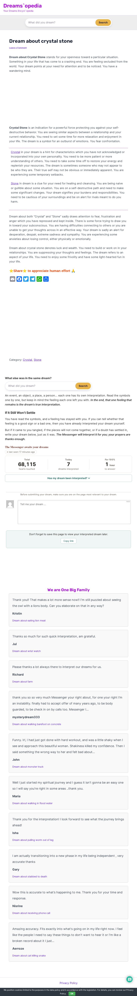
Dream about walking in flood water (32, 803)
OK (72, 993)
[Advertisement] (68, 100)
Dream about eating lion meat (29, 620)
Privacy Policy (69, 983)
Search (103, 22)
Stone (15, 183)
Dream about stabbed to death (29, 876)
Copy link (68, 540)
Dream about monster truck (27, 766)
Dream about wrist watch (26, 651)
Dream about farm (22, 681)
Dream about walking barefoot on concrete (36, 724)
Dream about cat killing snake (29, 955)
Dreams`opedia (22, 6)
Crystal (15, 152)
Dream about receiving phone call (31, 913)
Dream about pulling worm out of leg (32, 839)
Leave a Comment (18, 48)
